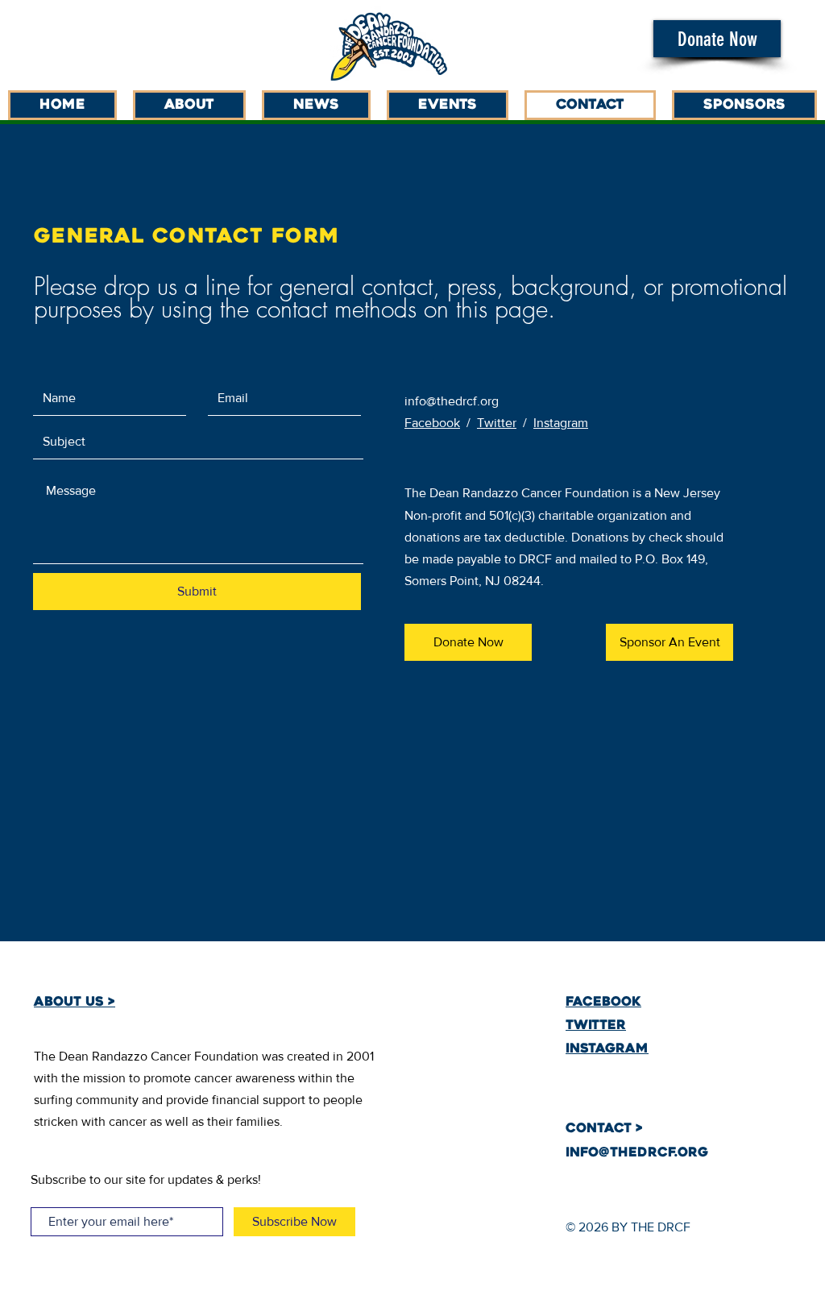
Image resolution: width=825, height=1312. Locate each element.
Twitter (496, 423)
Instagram (560, 423)
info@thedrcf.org (451, 401)
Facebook (432, 423)
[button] (717, 38)
